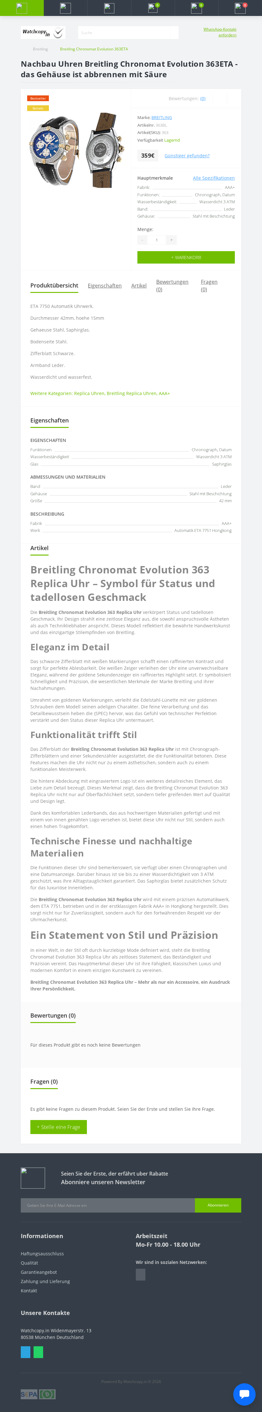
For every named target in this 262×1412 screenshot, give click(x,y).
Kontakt (29, 1291)
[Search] (174, 32)
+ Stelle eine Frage (59, 1127)
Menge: (145, 229)
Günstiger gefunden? (187, 156)
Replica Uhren (89, 393)
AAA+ (164, 393)
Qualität (29, 1263)
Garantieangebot (39, 1272)
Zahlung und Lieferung (45, 1281)
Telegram (25, 1352)
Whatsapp (38, 1352)
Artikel (139, 285)
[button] (109, 8)
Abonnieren (218, 1205)
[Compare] (234, 98)
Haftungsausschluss (42, 1254)
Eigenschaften (105, 285)
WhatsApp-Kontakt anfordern (220, 32)
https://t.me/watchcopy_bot (140, 1275)
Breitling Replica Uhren (132, 393)
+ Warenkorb (186, 257)
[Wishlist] (219, 98)
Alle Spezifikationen (214, 178)
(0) (202, 98)
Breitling (40, 49)
